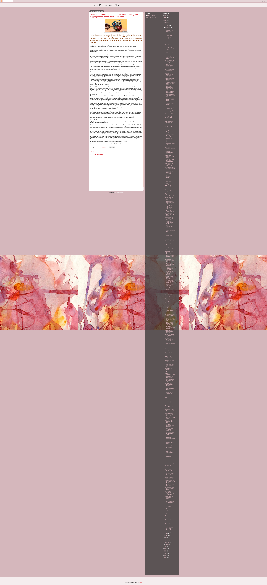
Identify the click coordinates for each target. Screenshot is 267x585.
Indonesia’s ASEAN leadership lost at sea (170, 343)
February (167, 542)
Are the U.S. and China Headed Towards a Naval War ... (169, 61)
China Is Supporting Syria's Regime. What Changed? (170, 299)
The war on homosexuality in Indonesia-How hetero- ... (169, 66)
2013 (165, 550)
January (167, 544)
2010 (165, 555)
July (166, 533)
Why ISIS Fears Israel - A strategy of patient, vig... (170, 509)
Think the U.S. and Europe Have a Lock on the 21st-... (169, 281)
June (166, 535)
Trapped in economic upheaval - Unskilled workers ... (169, 517)
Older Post (139, 189)
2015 (165, 546)
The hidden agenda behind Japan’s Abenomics (169, 172)
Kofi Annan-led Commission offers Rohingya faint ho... (169, 501)
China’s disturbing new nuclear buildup (169, 485)
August (167, 532)
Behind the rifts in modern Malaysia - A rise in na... (169, 384)
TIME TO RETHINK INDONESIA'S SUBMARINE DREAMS (169, 123)
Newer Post (93, 189)
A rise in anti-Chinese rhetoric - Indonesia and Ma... (169, 99)
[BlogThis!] (110, 147)
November (167, 24)
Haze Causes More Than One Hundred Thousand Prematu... (170, 268)
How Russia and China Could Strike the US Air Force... (169, 505)
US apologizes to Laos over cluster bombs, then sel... (169, 488)
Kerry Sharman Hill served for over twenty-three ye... (169, 115)
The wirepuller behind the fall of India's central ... (169, 433)
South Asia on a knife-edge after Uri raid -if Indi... (169, 190)
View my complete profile (151, 17)
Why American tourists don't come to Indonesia (169, 79)
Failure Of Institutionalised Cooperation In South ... (170, 438)
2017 (165, 19)
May (166, 537)
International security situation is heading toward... (169, 156)
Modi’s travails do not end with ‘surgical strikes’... (169, 49)
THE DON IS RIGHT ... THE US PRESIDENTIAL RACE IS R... (169, 207)
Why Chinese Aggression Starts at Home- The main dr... (170, 194)
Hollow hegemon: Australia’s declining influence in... (169, 226)
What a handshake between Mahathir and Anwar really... (170, 414)
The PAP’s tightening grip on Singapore (169, 92)
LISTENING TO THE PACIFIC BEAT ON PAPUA (169, 57)
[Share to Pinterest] (114, 147)
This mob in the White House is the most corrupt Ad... (169, 103)
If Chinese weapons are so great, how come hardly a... (170, 315)
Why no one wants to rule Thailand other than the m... (169, 176)
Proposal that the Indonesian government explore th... (169, 370)
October (167, 25)
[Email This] (109, 147)
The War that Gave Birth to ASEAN (170, 418)
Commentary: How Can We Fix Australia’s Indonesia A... (169, 135)
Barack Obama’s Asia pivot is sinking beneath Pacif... (169, 234)
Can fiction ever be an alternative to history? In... (170, 42)
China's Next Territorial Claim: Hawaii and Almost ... (169, 467)
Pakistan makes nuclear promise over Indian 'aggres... (170, 83)
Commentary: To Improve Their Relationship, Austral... (168, 140)
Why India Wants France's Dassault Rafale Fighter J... (169, 222)
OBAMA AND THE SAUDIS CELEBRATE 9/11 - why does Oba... (169, 450)
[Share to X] (112, 147)
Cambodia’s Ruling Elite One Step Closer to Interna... (170, 296)
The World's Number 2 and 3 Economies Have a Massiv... (169, 307)
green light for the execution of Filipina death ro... (169, 421)
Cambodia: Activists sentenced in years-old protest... (169, 277)
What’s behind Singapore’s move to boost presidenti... (169, 152)
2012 (165, 551)
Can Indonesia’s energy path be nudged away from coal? (170, 144)
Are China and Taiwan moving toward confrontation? (169, 128)
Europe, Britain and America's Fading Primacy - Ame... (169, 528)
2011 (165, 553)
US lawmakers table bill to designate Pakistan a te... (170, 230)
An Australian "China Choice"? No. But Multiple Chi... (169, 429)
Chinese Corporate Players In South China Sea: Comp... (169, 323)
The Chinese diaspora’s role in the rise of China (170, 380)
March (166, 540)
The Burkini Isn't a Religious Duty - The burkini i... (169, 353)
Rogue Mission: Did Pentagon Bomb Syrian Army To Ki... (169, 218)
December (167, 22)
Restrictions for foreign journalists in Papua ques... (169, 260)
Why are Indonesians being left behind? (169, 478)
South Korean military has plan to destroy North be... (169, 463)
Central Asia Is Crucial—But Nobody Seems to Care (170, 335)
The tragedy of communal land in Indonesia (169, 288)
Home (116, 189)
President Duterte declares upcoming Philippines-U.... (169, 107)
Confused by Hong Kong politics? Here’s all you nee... (170, 292)
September (167, 27)
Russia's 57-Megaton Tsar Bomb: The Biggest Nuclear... (169, 470)
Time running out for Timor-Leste (169, 285)
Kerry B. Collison (151, 15)
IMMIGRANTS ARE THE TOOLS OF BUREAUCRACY (169, 164)
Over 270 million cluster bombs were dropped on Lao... (170, 442)
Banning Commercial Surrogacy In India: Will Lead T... (169, 350)
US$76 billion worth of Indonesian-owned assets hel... (169, 53)
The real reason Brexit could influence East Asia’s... (169, 365)
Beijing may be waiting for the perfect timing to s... (169, 361)
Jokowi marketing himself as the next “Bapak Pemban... (169, 303)
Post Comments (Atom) (119, 192)
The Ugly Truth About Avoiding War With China (169, 256)
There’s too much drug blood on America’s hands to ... (169, 180)
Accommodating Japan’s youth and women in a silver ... (170, 95)
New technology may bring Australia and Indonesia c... (169, 388)
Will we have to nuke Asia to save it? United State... (169, 346)
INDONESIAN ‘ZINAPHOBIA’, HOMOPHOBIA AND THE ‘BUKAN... (169, 493)
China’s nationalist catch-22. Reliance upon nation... (169, 264)
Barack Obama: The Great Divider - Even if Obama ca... (169, 198)
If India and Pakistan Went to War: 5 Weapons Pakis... (169, 252)
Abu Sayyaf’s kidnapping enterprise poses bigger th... (170, 148)
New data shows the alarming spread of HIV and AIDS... (169, 202)
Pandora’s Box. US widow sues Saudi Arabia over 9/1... (169, 34)
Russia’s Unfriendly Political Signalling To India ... (170, 111)
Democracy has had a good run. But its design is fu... (169, 513)
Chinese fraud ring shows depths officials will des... (169, 238)
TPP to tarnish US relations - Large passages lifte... (169, 187)
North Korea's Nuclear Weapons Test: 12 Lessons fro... (169, 474)
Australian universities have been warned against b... (169, 455)
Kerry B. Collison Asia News (105, 5)
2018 (165, 17)
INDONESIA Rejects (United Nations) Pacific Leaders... (169, 119)
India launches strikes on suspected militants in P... (169, 70)
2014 (165, 548)
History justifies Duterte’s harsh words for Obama (170, 327)
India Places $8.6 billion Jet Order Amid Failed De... (170, 168)
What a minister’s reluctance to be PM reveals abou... (169, 30)
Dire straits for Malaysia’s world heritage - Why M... (169, 46)
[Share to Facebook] (113, 147)
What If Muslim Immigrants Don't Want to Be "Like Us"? (169, 88)
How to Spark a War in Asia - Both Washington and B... (169, 160)
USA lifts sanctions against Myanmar (169, 377)
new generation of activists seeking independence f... (169, 392)
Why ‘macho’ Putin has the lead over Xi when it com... (170, 410)
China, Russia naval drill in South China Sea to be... (170, 459)
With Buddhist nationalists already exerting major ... (169, 357)
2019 (165, 15)
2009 (165, 557)
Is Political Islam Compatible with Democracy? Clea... (169, 339)
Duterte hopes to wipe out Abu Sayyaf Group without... (170, 319)
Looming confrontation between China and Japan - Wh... (169, 402)
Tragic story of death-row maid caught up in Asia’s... (170, 248)
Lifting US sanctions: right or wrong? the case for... (169, 131)
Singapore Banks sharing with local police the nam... (169, 331)
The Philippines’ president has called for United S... (169, 425)
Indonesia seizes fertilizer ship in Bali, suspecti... (169, 214)
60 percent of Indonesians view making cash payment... (169, 75)
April (166, 539)
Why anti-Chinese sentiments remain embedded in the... (169, 524)
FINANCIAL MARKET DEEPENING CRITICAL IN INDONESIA (169, 273)
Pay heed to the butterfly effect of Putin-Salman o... (170, 521)
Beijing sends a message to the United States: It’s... (169, 399)
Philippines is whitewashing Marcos (170, 374)
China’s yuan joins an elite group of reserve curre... (170, 38)
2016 (165, 20)
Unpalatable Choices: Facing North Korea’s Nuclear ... (170, 244)
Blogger (140, 582)
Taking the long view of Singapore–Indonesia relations (170, 311)
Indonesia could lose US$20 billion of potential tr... (169, 497)
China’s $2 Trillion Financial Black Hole (169, 211)
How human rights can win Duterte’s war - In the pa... (170, 481)
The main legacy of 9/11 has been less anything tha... (170, 446)
